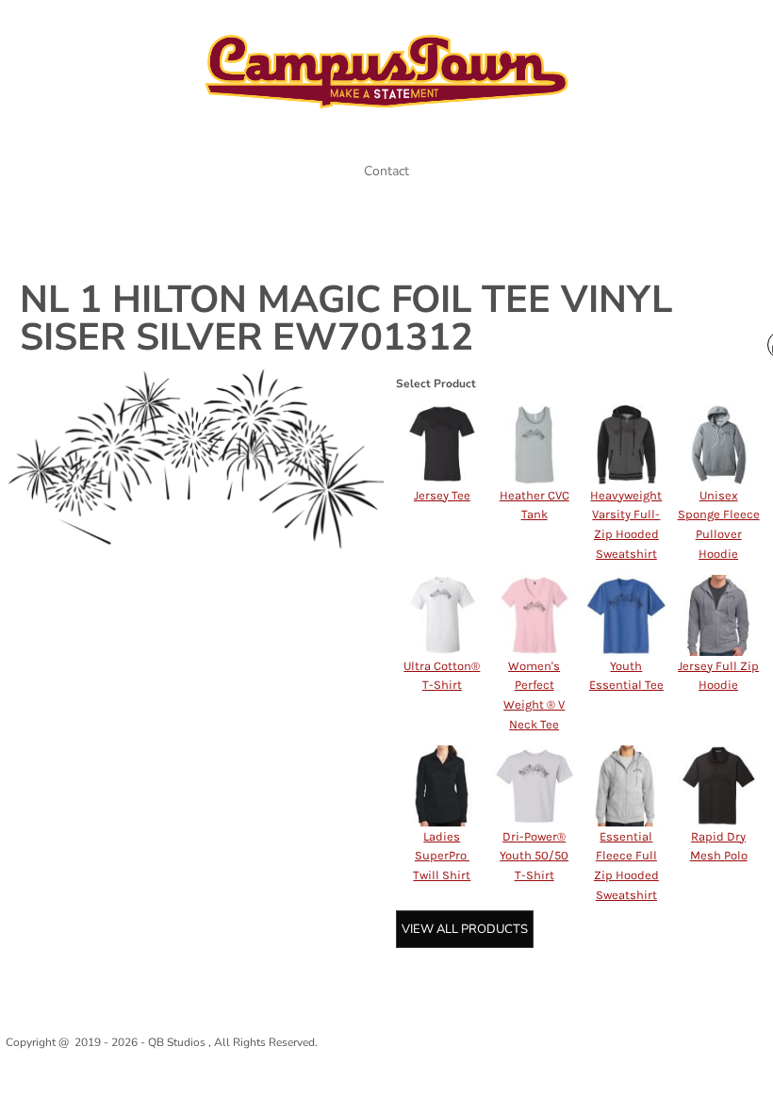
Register (697, 25)
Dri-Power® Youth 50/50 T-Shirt (534, 856)
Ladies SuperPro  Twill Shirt (441, 856)
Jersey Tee (442, 495)
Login (630, 25)
